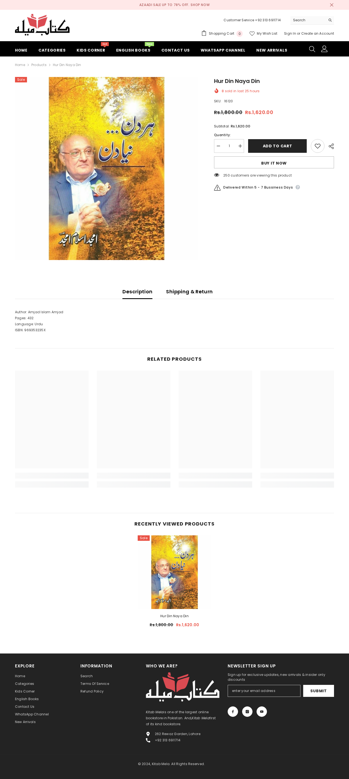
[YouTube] (262, 711)
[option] (106, 168)
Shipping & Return (189, 291)
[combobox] (308, 20)
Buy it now (274, 163)
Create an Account (317, 33)
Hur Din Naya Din (174, 616)
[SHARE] (329, 146)
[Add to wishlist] (317, 146)
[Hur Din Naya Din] (174, 572)
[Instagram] (247, 711)
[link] (52, 476)
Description (137, 291)
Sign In (290, 33)
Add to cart (277, 146)
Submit (318, 691)
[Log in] (324, 49)
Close (331, 5)
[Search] (312, 20)
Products (39, 64)
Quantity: (222, 135)
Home (20, 64)
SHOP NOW (200, 4)
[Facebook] (233, 711)
